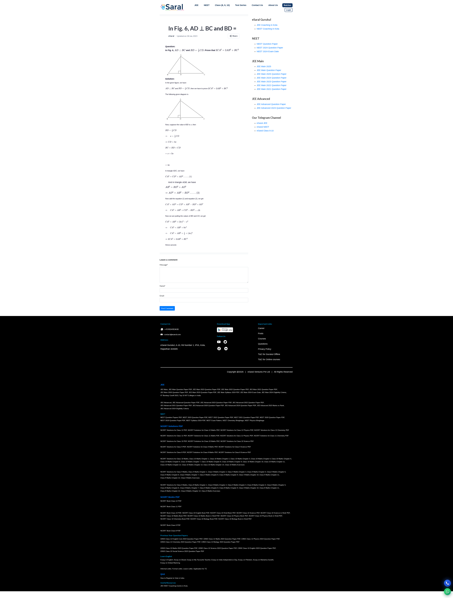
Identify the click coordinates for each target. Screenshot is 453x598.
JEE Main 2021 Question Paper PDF (263, 389)
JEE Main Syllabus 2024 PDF (228, 392)
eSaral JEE (262, 123)
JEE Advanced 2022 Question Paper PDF (248, 402)
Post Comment (167, 308)
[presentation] (179, 50)
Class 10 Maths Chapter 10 (253, 462)
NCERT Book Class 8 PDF (170, 531)
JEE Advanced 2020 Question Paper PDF (208, 406)
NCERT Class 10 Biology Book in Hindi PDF (235, 519)
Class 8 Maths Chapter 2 (217, 485)
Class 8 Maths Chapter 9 (228, 488)
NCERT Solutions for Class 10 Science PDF (237, 441)
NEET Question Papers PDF (171, 417)
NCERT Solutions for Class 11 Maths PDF (203, 436)
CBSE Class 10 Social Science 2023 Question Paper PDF (182, 551)
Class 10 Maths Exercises (235, 465)
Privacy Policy (264, 349)
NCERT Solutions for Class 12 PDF (173, 430)
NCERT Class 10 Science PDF (248, 513)
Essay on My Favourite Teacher (198, 560)
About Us (273, 5)
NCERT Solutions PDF (171, 426)
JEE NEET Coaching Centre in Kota (174, 586)
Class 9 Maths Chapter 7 (189, 475)
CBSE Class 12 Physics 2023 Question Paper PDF (260, 539)
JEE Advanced (166, 402)
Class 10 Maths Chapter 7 (191, 462)
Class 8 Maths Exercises (211, 491)
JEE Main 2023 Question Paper (271, 81)
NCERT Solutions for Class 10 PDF (173, 441)
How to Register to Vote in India (172, 578)
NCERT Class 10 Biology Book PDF (203, 519)
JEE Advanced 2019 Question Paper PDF (240, 406)
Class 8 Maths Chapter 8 (209, 488)
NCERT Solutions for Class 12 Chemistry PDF (271, 430)
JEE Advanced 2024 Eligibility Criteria (174, 408)
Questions (263, 344)
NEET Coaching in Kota (268, 29)
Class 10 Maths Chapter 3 (240, 459)
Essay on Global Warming (170, 563)
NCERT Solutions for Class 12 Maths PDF (204, 430)
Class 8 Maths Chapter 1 (197, 485)
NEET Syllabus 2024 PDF (196, 421)
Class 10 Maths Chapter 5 (281, 459)
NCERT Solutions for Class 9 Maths (173, 472)
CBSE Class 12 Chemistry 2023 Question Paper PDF (180, 542)
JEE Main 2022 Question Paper (271, 85)
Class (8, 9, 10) (222, 5)
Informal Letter (165, 569)
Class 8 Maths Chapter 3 (237, 485)
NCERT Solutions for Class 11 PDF (173, 436)
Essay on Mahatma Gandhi (263, 560)
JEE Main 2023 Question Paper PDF (206, 389)
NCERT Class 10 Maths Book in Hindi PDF (203, 516)
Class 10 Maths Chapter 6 (170, 462)
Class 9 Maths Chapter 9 (228, 475)
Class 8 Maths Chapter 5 (276, 485)
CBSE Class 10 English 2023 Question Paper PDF (257, 548)
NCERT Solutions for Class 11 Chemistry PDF (271, 436)
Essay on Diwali (180, 560)
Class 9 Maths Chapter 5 (276, 472)
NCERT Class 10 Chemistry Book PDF (174, 519)
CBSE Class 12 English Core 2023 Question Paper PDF (181, 539)
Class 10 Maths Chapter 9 (232, 462)
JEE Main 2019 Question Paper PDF (202, 392)
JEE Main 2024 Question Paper (271, 78)
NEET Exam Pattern (214, 421)
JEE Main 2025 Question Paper (271, 74)
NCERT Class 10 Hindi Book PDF (222, 513)
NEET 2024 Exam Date (268, 51)
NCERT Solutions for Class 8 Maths (173, 485)
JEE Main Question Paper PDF (180, 389)
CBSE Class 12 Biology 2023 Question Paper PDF (220, 542)
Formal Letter (177, 569)
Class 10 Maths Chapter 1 (199, 459)
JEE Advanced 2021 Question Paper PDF (176, 406)
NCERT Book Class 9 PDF (170, 525)
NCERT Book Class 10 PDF (170, 513)
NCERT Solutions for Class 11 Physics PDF (236, 436)
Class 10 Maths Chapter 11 (274, 462)
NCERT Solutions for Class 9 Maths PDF (202, 447)
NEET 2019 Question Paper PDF (172, 421)
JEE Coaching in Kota (267, 25)
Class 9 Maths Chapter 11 (269, 475)
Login (288, 10)
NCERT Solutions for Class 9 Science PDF (235, 447)
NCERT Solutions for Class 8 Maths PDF (202, 452)
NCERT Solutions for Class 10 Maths (174, 459)
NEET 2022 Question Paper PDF (220, 417)
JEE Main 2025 (264, 66)
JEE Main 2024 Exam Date (250, 392)
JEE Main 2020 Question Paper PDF (174, 392)
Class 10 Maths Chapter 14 (213, 465)
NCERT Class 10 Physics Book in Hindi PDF (265, 516)
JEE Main (164, 389)
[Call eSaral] (447, 583)
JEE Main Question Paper (269, 70)
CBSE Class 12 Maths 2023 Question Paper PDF (222, 539)
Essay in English (166, 560)
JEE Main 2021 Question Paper (271, 89)
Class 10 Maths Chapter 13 (192, 465)
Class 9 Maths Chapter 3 (237, 472)
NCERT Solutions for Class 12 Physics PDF (236, 430)
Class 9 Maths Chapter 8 (209, 475)
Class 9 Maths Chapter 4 (256, 472)
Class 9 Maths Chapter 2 (217, 472)
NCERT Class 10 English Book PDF (195, 513)
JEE (196, 5)
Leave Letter (188, 569)
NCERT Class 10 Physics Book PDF (234, 516)
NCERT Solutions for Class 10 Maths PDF (204, 441)
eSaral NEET (263, 127)
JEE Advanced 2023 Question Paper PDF (216, 402)
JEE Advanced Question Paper (271, 104)
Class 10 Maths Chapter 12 (170, 465)
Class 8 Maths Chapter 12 (170, 491)
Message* (164, 265)
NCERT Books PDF (170, 497)
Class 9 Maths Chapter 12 (170, 478)
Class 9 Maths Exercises (190, 478)
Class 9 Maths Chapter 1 (197, 472)
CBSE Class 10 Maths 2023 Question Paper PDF (178, 548)
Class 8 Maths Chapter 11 (269, 488)
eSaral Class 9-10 (265, 130)
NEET (207, 5)
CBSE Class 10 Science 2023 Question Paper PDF (217, 548)
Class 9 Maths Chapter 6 (169, 475)
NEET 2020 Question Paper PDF (272, 417)
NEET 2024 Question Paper (270, 48)
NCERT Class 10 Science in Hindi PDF (275, 513)
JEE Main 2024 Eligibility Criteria (274, 392)
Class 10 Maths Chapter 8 (211, 462)
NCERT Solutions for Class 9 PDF (173, 447)
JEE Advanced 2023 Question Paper (274, 108)
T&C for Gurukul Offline (269, 354)
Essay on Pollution (245, 560)
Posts (260, 333)
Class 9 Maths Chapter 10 (249, 475)
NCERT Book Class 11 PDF (170, 507)
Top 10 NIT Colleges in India (190, 395)
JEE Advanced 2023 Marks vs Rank (270, 406)
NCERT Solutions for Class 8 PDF (173, 452)
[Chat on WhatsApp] (447, 591)
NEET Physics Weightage (254, 421)
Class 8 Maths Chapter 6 (169, 488)
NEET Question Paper (267, 44)
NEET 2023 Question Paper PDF (195, 417)
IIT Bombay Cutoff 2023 (169, 395)
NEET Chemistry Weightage (233, 421)
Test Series (240, 5)
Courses (262, 338)
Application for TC (200, 569)
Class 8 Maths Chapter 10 (249, 488)
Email (162, 296)
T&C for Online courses (269, 359)
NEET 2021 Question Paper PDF (246, 417)
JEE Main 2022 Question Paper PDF (235, 389)
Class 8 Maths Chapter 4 (256, 485)
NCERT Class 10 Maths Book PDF (173, 516)
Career (261, 328)
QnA (162, 574)
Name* (162, 286)
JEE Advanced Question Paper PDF (185, 402)
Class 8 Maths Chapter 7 (189, 488)
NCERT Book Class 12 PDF (171, 501)
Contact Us (257, 5)
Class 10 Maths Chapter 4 (261, 459)
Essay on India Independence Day (224, 560)
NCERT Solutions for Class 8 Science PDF (235, 452)
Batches (287, 5)
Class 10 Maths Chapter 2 (219, 459)
